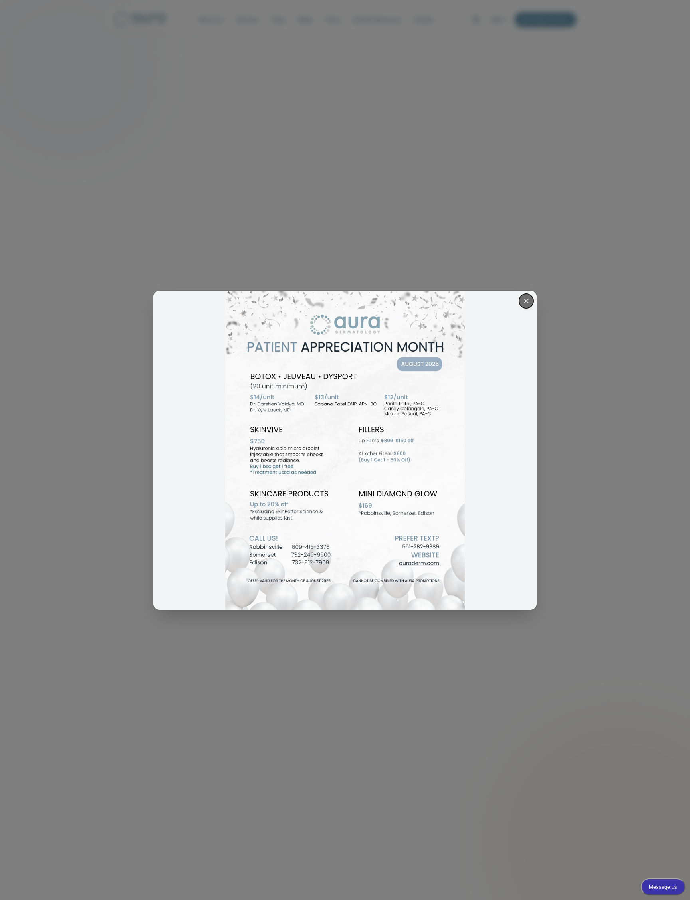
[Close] (526, 301)
